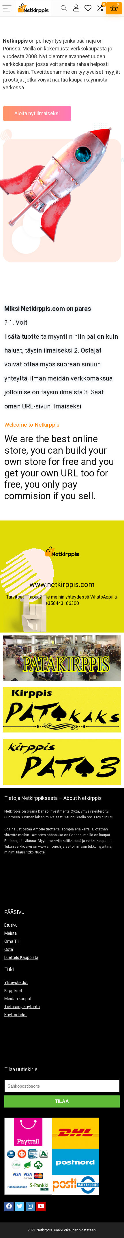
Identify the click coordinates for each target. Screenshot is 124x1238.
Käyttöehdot (15, 1014)
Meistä (10, 933)
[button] (37, 113)
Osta (8, 949)
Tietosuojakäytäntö (22, 1006)
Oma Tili (11, 941)
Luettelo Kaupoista (21, 957)
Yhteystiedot (16, 982)
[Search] (64, 8)
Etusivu (11, 925)
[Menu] (7, 8)
